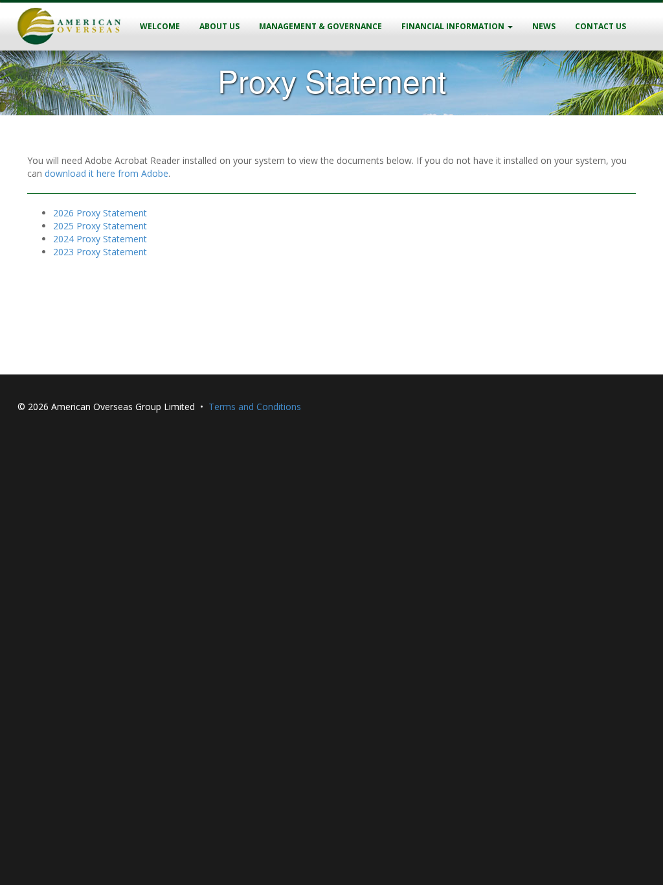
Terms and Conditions (254, 406)
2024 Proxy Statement (100, 239)
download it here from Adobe (106, 173)
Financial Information (453, 26)
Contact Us (600, 26)
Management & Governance (320, 26)
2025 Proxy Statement (100, 226)
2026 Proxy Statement (100, 213)
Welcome (160, 26)
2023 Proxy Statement (100, 252)
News (544, 26)
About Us (219, 26)
